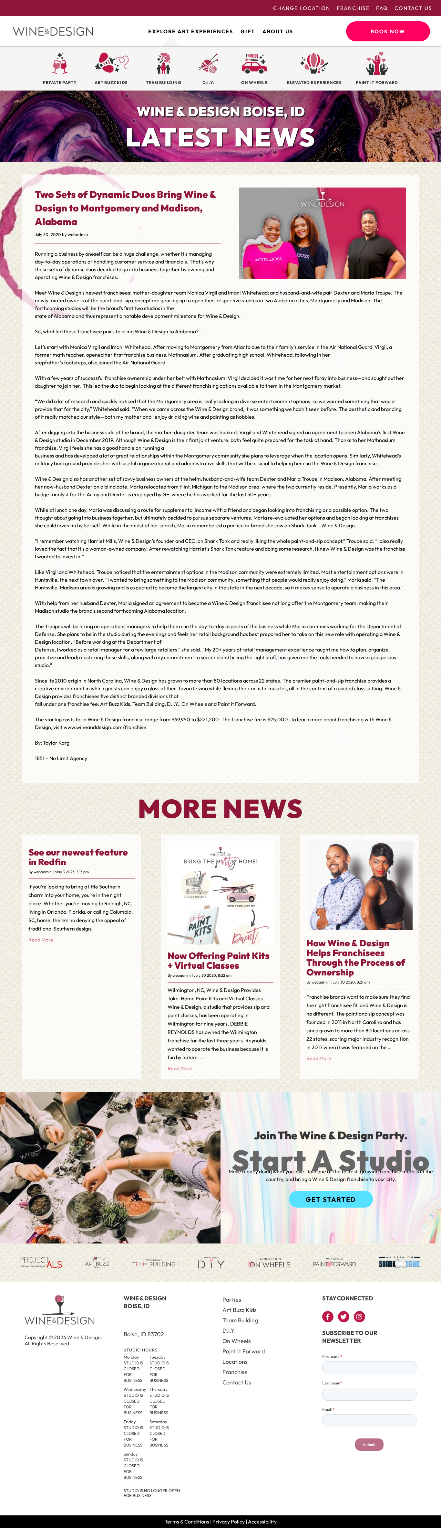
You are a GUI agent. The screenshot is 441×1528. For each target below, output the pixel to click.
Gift (248, 31)
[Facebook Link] (327, 1317)
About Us (277, 31)
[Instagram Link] (359, 1317)
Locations (235, 1361)
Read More (40, 939)
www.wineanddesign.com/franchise (105, 727)
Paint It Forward (243, 1351)
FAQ (382, 8)
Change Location (301, 8)
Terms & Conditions (187, 1521)
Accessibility (262, 1521)
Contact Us (413, 8)
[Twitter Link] (343, 1317)
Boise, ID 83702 (144, 1334)
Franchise (353, 8)
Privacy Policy (228, 1521)
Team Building (240, 1320)
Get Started (331, 1199)
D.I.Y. (229, 1330)
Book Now (388, 31)
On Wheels (236, 1341)
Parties (231, 1299)
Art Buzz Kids (239, 1310)
